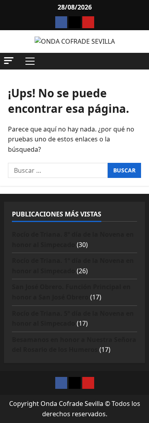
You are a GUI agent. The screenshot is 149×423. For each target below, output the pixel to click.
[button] (9, 60)
